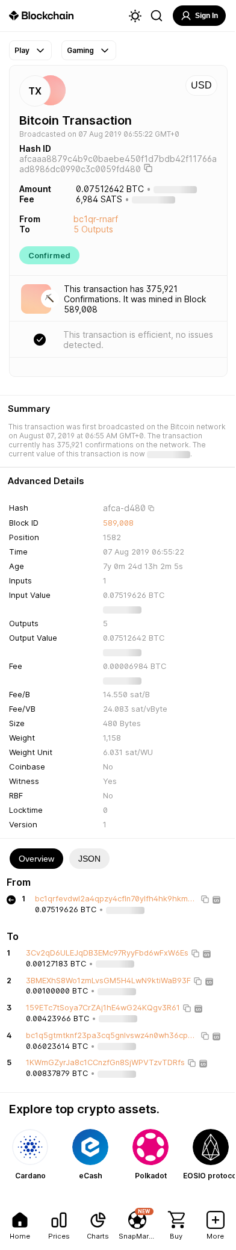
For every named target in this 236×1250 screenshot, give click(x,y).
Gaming (80, 50)
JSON (89, 858)
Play (22, 50)
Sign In (206, 15)
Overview (36, 858)
